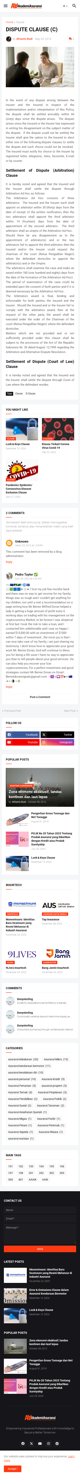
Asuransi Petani (20, 1125)
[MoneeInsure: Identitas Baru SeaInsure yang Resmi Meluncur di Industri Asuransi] (15, 1275)
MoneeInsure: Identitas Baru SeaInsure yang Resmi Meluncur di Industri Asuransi (20, 925)
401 (20, 1179)
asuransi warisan (21, 1138)
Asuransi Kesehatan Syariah (27, 1112)
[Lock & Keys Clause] (17, 863)
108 (20, 1173)
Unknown (21, 541)
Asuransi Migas (19, 1118)
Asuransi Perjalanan (52, 1092)
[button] (5, 6)
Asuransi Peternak (50, 1125)
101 (10, 1166)
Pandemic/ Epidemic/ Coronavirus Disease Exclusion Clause (19, 489)
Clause (20, 22)
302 (51, 1173)
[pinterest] (57, 1443)
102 (20, 1166)
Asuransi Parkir (48, 1118)
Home (9, 22)
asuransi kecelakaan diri (25, 1072)
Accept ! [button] (12, 1468)
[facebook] (23, 1443)
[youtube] (40, 1443)
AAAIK (33, 1179)
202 (41, 1173)
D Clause (30, 393)
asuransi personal (22, 1079)
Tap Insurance (50, 919)
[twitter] (31, 1443)
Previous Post (12, 710)
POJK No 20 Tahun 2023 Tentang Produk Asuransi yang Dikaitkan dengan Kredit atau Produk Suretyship (51, 839)
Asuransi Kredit (53, 1079)
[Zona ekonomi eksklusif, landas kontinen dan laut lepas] (15, 1346)
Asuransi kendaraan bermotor (29, 1065)
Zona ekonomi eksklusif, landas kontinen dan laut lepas (48, 1342)
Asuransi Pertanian (22, 1085)
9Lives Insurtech (16, 967)
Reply (9, 562)
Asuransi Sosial (19, 1105)
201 (31, 1173)
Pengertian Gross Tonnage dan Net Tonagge (50, 815)
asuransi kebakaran (23, 1059)
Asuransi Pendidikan (22, 1098)
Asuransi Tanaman (50, 1105)
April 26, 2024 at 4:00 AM (28, 578)
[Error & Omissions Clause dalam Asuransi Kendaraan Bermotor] (15, 1295)
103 (31, 1166)
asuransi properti (54, 1085)
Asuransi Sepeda (20, 1132)
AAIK (45, 1179)
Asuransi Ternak (20, 1092)
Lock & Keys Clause (18, 444)
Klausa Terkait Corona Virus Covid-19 (55, 446)
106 (62, 1166)
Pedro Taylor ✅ (26, 574)
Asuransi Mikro (56, 1059)
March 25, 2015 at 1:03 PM (29, 545)
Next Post (70, 710)
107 (10, 1173)
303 (62, 1173)
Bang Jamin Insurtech (55, 967)
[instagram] (48, 1443)
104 (41, 1166)
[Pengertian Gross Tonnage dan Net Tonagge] (17, 819)
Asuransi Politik (54, 1098)
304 (10, 1179)
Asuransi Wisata (51, 1132)
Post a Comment (40, 697)
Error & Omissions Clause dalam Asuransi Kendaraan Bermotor (49, 1291)
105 (51, 1166)
